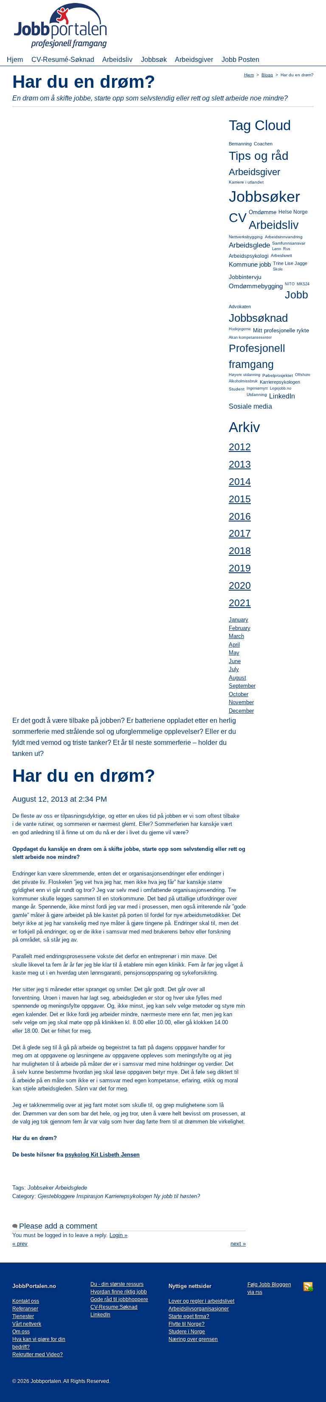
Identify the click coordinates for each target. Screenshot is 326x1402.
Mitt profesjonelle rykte (281, 330)
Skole (278, 269)
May (234, 652)
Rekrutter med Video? (37, 1354)
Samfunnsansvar (288, 243)
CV (238, 218)
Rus (286, 249)
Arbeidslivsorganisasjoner (199, 1309)
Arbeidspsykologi (249, 256)
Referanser (25, 1309)
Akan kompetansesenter (250, 337)
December (241, 711)
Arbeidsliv (117, 59)
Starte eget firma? (189, 1316)
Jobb (296, 295)
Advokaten (240, 306)
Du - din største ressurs (116, 1284)
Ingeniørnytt (257, 388)
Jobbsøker (264, 196)
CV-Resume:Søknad (114, 1307)
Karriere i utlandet (246, 182)
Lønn (276, 249)
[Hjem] (72, 49)
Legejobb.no (280, 388)
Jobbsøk (154, 59)
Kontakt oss (25, 1301)
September (242, 686)
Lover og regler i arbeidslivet (201, 1301)
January (238, 619)
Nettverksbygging (246, 236)
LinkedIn (282, 396)
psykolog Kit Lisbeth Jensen (102, 1154)
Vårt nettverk (26, 1324)
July (234, 669)
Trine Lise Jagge (290, 263)
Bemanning (240, 143)
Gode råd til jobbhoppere (119, 1299)
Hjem (15, 59)
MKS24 (303, 284)
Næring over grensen (193, 1339)
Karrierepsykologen (280, 382)
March (236, 636)
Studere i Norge (187, 1332)
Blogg (267, 74)
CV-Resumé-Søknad (62, 59)
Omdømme (262, 212)
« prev (20, 1243)
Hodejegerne (240, 329)
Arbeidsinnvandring (284, 236)
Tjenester (23, 1316)
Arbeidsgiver (194, 59)
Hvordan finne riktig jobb (118, 1292)
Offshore (302, 375)
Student (236, 389)
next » (238, 1243)
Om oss (21, 1332)
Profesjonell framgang (257, 356)
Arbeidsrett (281, 255)
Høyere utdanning (244, 375)
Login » (118, 1235)
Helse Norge (293, 212)
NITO (290, 284)
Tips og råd (259, 155)
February (239, 628)
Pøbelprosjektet (277, 375)
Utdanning (257, 394)
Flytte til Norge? (187, 1324)
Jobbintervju (245, 276)
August (237, 678)
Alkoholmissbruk (243, 381)
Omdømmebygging (256, 286)
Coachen (263, 143)
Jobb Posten (240, 59)
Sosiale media (250, 406)
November (241, 702)
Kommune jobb (250, 264)
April (234, 644)
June (235, 661)
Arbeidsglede (249, 245)
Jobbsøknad (258, 318)
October (238, 694)
